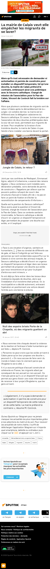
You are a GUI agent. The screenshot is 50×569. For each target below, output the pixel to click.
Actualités (5, 438)
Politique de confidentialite (23, 530)
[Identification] (34, 16)
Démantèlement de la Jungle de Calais (23, 438)
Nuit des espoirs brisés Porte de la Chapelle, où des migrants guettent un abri (25, 329)
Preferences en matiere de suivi (13, 542)
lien (16, 432)
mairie (35, 442)
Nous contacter (6, 530)
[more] (46, 172)
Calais (4, 442)
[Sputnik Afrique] (7, 17)
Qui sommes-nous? (8, 526)
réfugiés (11, 442)
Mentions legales (23, 526)
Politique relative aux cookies (12, 533)
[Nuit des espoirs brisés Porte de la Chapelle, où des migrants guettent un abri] (25, 308)
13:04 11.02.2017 (7, 36)
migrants (19, 442)
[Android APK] (8, 548)
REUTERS (5, 68)
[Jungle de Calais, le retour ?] (25, 150)
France (40, 438)
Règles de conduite (8, 539)
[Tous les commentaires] (3, 565)
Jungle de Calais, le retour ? (19, 167)
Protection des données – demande (14, 536)
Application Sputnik (24, 539)
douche (27, 442)
